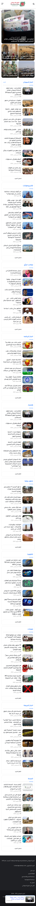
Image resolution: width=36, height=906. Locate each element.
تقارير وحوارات (28, 186)
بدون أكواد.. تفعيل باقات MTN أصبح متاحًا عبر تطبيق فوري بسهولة (12, 612)
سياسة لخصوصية (30, 879)
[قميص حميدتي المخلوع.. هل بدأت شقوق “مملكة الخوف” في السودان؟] (27, 225)
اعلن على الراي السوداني (28, 885)
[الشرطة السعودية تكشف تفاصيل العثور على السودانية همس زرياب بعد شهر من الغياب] (27, 141)
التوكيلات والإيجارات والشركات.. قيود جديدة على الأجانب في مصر (12, 527)
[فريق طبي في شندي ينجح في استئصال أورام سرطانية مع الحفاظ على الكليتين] (27, 797)
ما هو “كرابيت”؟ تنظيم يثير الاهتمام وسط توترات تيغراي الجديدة (12, 489)
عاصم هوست (6, 896)
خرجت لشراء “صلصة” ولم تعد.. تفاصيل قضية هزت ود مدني (12, 733)
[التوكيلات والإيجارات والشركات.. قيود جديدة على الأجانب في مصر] (27, 527)
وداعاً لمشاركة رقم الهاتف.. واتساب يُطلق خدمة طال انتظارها (12, 583)
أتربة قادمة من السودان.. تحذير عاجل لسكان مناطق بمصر (13, 537)
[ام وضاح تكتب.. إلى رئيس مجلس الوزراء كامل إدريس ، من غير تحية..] (27, 320)
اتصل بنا (32, 882)
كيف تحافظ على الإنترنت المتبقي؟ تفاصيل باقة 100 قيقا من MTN (12, 563)
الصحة (30, 779)
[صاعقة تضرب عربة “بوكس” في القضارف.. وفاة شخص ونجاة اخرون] (27, 722)
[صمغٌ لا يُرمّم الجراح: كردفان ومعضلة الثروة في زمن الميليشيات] (27, 248)
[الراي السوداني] (18, 4)
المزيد (4, 82)
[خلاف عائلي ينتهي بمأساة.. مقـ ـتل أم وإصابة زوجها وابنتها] (27, 753)
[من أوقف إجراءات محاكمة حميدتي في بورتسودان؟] (27, 194)
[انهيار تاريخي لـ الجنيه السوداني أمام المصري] (27, 445)
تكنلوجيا (30, 554)
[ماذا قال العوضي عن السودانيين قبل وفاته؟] (27, 830)
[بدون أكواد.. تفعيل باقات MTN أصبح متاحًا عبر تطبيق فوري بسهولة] (27, 612)
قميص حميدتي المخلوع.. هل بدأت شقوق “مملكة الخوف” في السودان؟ (13, 225)
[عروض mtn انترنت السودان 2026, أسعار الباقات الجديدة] (27, 593)
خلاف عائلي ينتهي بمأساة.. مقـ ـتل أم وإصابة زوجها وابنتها (12, 753)
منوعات (30, 629)
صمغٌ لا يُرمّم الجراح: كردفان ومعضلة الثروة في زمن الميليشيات (12, 248)
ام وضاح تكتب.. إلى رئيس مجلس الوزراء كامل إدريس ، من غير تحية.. (12, 319)
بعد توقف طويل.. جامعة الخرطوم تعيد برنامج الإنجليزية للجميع (13, 111)
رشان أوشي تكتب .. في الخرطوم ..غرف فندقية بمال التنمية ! (12, 301)
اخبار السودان (28, 82)
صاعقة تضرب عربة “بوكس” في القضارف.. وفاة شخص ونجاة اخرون (12, 722)
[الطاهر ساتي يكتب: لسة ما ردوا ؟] (27, 311)
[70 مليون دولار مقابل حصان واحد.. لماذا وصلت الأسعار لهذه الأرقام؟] (27, 648)
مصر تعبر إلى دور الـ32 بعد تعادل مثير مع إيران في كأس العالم (12, 388)
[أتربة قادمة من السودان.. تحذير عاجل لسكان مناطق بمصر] (27, 537)
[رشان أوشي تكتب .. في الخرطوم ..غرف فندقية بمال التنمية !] (27, 301)
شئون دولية (29, 481)
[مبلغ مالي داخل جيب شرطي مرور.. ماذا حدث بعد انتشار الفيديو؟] (26, 69)
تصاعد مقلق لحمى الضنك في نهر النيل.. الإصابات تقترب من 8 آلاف (12, 839)
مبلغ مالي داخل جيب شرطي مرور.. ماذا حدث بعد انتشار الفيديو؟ (12, 122)
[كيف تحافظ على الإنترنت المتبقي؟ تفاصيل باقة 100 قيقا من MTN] (27, 563)
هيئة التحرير (31, 873)
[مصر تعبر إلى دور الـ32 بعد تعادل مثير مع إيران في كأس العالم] (27, 388)
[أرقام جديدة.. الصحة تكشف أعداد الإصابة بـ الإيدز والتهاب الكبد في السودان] (27, 787)
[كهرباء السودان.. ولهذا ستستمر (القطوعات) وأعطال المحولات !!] (27, 282)
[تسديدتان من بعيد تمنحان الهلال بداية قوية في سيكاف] (27, 371)
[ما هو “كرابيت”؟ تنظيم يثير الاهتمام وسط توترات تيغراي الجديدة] (27, 489)
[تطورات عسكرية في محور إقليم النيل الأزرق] (26, 52)
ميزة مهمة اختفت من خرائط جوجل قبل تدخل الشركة (14, 573)
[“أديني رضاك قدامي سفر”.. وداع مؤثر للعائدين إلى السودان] (27, 658)
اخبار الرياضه (28, 337)
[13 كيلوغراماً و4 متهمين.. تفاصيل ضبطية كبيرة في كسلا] (27, 743)
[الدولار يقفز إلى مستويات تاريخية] (27, 162)
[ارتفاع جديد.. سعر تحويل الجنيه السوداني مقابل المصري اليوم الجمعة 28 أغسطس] (18, 27)
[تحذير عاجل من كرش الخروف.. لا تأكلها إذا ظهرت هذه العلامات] (27, 820)
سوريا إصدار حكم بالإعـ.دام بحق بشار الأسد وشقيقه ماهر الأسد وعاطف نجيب (13, 499)
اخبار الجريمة (28, 705)
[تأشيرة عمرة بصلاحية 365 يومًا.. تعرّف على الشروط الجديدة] (27, 678)
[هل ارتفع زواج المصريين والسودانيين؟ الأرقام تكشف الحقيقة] (27, 668)
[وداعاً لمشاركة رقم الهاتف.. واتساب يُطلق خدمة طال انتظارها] (27, 583)
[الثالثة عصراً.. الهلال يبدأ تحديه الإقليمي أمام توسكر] (27, 379)
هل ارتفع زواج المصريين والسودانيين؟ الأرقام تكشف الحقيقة (12, 668)
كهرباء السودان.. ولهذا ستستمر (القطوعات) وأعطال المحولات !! (13, 282)
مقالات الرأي (28, 265)
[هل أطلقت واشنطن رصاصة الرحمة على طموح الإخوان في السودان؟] (27, 215)
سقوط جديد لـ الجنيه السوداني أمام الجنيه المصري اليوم (14, 434)
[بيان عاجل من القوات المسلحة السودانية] (27, 170)
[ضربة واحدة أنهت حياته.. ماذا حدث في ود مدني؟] (27, 763)
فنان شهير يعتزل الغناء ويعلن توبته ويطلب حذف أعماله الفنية (13, 688)
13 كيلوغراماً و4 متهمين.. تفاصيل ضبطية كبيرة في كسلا (13, 743)
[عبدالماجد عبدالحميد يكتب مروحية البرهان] (27, 292)
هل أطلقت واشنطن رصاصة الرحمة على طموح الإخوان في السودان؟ (12, 215)
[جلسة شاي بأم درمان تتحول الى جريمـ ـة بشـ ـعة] (27, 714)
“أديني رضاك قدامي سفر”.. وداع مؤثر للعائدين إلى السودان (12, 658)
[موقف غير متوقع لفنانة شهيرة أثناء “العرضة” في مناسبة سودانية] (27, 637)
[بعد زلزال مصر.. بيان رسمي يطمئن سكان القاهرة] (27, 510)
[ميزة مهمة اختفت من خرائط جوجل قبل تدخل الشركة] (27, 573)
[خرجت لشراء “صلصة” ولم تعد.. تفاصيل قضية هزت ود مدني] (27, 733)
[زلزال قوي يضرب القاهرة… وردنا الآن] (27, 518)
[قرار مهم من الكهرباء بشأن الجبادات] (27, 153)
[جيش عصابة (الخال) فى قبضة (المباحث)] (27, 273)
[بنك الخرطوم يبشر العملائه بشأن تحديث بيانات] (27, 453)
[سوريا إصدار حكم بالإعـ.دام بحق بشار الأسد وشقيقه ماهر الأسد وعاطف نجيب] (27, 500)
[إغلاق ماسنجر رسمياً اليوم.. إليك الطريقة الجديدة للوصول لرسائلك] (27, 602)
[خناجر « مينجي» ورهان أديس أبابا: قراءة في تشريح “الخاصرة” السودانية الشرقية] (27, 236)
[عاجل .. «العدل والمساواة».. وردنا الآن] (9, 69)
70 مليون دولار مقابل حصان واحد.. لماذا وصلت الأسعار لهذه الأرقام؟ (12, 648)
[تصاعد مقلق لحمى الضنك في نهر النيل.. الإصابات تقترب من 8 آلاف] (27, 839)
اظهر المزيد (18, 398)
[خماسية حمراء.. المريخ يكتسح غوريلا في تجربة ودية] (27, 362)
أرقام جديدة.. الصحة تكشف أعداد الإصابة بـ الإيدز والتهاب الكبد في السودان (12, 787)
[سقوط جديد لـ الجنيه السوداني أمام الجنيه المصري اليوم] (27, 434)
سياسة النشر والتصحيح (28, 876)
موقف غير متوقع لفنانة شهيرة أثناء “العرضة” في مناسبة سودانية (13, 637)
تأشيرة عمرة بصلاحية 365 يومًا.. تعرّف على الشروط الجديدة (13, 678)
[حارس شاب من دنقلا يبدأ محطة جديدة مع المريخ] (27, 345)
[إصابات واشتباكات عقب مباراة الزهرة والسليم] (27, 353)
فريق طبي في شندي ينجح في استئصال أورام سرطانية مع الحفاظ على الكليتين (12, 797)
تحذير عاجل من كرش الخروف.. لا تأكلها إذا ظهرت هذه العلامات (12, 820)
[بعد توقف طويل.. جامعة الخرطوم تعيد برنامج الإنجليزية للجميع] (9, 52)
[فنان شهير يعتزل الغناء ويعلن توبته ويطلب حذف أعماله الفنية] (27, 688)
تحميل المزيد (18, 178)
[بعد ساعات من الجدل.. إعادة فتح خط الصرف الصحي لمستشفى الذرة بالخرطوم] (27, 807)
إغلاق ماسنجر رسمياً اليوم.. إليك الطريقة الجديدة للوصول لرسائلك (12, 602)
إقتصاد (30, 405)
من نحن (32, 870)
